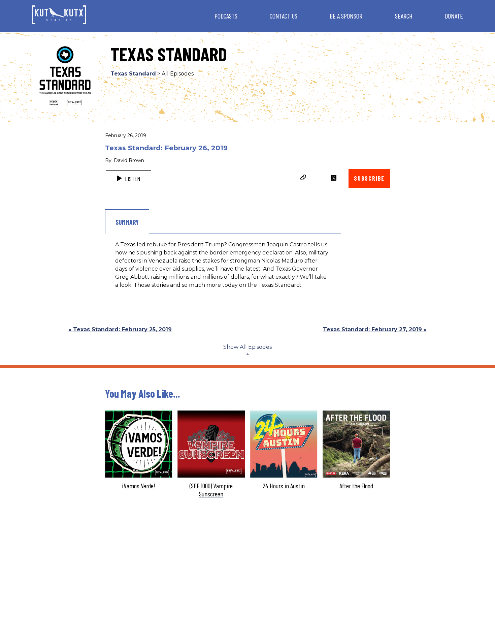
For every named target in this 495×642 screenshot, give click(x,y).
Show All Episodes (247, 347)
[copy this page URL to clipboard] (303, 178)
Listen (132, 178)
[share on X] (333, 178)
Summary (127, 222)
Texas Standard (133, 73)
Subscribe (369, 178)
